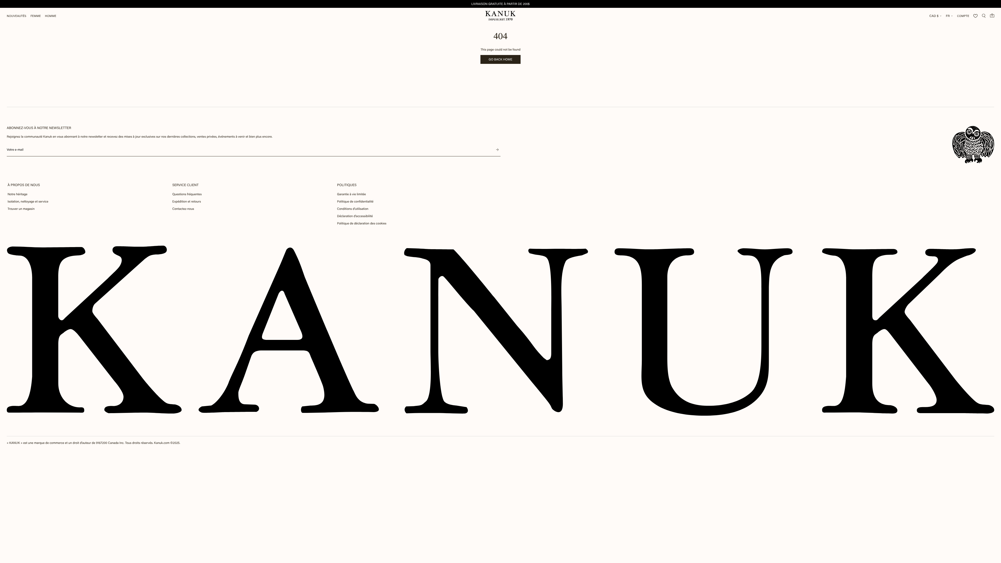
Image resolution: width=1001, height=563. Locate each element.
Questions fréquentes (187, 194)
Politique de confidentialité (355, 201)
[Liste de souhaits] (975, 16)
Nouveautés (16, 16)
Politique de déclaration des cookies (361, 223)
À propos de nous (24, 185)
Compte (963, 16)
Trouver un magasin (21, 209)
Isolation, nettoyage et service (28, 201)
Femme (35, 16)
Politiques (347, 185)
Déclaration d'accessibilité (355, 216)
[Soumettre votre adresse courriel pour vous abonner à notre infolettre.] (497, 150)
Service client (185, 185)
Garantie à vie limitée (351, 194)
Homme (50, 16)
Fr (948, 15)
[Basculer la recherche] (984, 16)
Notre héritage (17, 194)
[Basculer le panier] (992, 15)
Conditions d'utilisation (352, 209)
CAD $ (933, 15)
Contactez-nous (183, 209)
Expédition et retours (186, 201)
